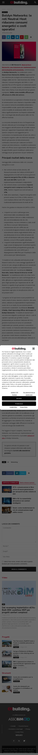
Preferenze (19, 404)
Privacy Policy (23, 407)
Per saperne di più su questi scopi (29, 394)
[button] (33, 349)
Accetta (19, 398)
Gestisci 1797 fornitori (14, 394)
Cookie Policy (13, 407)
